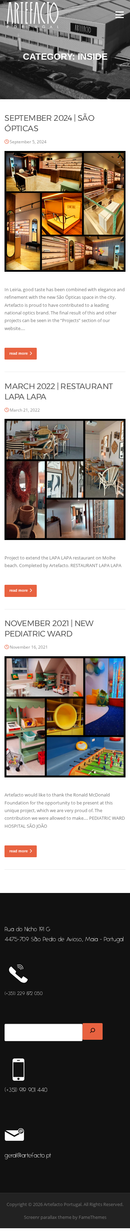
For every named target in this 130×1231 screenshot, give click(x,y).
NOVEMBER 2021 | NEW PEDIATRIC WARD (49, 628)
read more (18, 353)
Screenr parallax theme (47, 1217)
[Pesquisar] (93, 1031)
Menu (119, 14)
